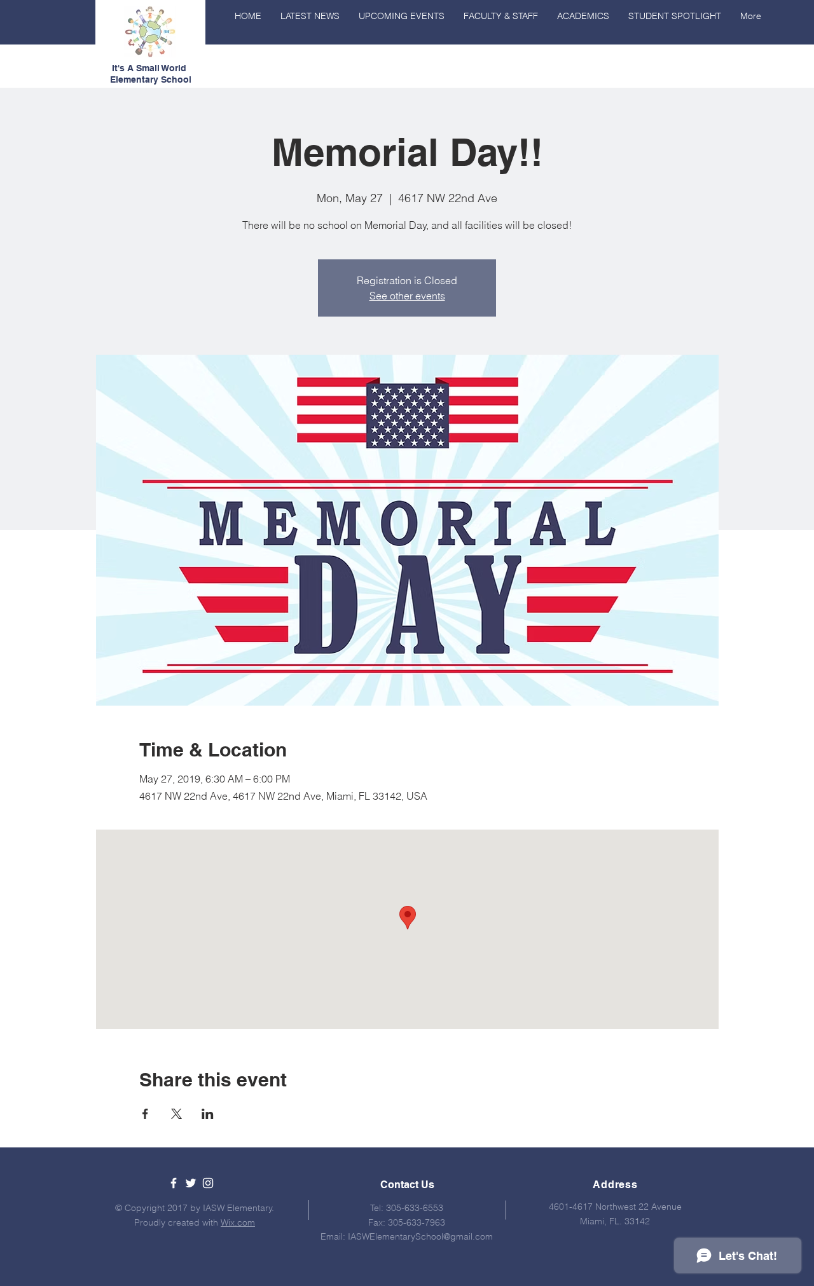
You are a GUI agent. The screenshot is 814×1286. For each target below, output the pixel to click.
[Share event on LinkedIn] (208, 1114)
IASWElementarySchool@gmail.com (420, 1236)
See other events (407, 295)
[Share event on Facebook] (145, 1114)
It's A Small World (150, 68)
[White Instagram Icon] (208, 1183)
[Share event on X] (176, 1114)
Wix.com (238, 1222)
